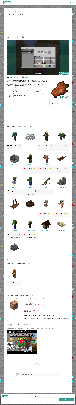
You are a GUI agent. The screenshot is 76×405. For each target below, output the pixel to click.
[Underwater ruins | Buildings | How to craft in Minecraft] (62, 181)
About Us (16, 402)
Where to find (12, 37)
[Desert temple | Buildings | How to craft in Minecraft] (62, 224)
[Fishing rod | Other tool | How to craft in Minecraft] (46, 181)
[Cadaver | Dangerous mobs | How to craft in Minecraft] (46, 136)
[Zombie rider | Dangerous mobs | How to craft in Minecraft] (14, 181)
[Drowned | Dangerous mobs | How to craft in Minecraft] (14, 136)
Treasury (14, 164)
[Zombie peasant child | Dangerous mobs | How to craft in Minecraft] (30, 224)
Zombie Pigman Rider (46, 209)
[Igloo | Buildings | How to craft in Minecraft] (30, 136)
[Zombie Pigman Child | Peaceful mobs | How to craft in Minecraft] (62, 204)
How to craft (70, 2)
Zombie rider (14, 187)
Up (7, 259)
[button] (73, 396)
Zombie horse (62, 142)
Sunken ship (14, 209)
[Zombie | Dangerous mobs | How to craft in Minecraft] (30, 181)
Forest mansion (30, 209)
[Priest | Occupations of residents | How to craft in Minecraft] (14, 273)
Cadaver (46, 142)
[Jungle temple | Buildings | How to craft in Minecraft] (14, 247)
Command (26, 37)
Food (16, 11)
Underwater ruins (62, 187)
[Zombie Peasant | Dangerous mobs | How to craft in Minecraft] (30, 159)
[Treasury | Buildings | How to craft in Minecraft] (14, 159)
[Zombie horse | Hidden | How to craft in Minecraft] (62, 136)
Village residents (46, 230)
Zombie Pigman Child (61, 209)
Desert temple (62, 230)
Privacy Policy (11, 402)
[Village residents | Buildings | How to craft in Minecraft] (46, 224)
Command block (14, 311)
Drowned (14, 142)
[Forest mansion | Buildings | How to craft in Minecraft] (30, 204)
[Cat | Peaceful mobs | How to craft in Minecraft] (62, 159)
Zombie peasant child (30, 230)
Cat (62, 164)
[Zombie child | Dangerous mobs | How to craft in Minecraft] (14, 224)
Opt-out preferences (5, 402)
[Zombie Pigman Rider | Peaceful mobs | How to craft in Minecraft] (46, 204)
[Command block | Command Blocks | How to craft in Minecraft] (14, 305)
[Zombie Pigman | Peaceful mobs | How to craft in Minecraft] (46, 159)
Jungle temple (14, 253)
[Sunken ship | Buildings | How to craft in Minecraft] (14, 204)
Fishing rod (46, 187)
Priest (14, 279)
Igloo (30, 142)
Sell (19, 37)
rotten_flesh (12, 96)
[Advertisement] (38, 25)
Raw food (20, 11)
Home (7, 11)
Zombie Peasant (30, 164)
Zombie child (14, 230)
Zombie (30, 187)
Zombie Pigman (46, 164)
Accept (66, 399)
